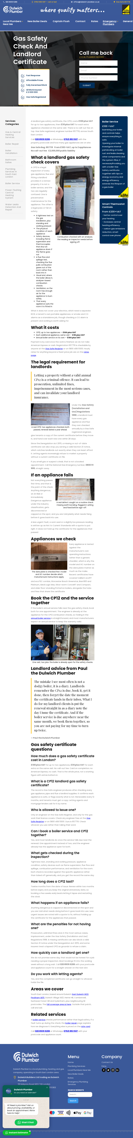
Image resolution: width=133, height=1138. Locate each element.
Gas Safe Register (54, 348)
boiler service (39, 1019)
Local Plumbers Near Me (79, 1070)
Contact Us (107, 1062)
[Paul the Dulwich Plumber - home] (13, 9)
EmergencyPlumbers (110, 23)
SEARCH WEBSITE (76, 1090)
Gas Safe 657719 (123, 2)
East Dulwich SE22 (80, 994)
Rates (71, 1078)
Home (71, 1062)
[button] (12, 23)
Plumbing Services (76, 1066)
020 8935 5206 (11, 2)
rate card (85, 1026)
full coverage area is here (59, 1004)
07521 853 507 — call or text (45, 2)
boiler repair (71, 1023)
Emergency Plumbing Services (78, 1083)
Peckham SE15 (37, 997)
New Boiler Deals (76, 1074)
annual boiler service (41, 618)
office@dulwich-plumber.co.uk (86, 2)
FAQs (104, 1066)
